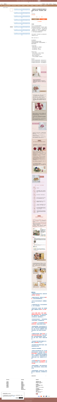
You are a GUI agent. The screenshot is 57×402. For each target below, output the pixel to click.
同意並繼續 (20, 397)
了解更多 (13, 396)
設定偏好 (17, 397)
